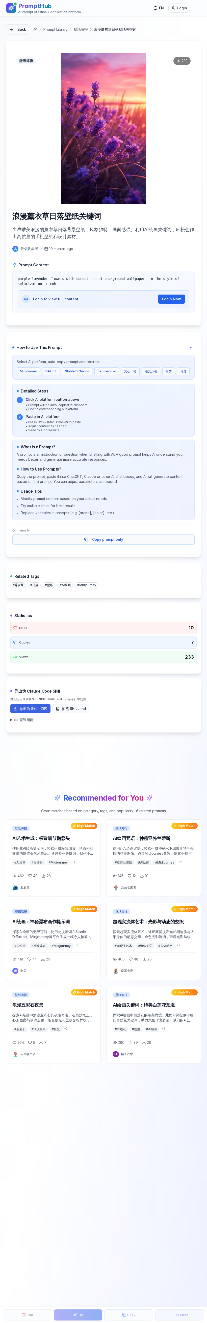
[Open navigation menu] (196, 8)
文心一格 (130, 371)
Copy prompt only (107, 539)
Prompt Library (55, 29)
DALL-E (51, 371)
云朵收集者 (29, 248)
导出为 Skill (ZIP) (33, 708)
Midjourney (28, 371)
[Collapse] (191, 347)
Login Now (171, 299)
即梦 (169, 371)
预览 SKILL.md (74, 708)
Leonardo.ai (107, 371)
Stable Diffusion (77, 371)
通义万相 (151, 371)
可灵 (183, 371)
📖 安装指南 (24, 720)
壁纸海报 (81, 29)
